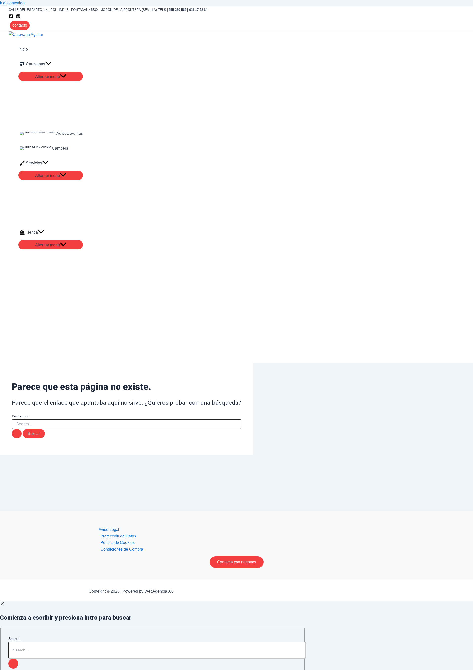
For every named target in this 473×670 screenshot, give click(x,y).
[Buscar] (13, 664)
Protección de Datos (118, 536)
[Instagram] (18, 17)
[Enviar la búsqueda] (17, 433)
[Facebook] (11, 17)
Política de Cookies (118, 542)
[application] (48, 64)
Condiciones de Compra (122, 549)
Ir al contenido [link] (12, 3)
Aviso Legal (109, 529)
